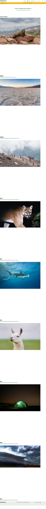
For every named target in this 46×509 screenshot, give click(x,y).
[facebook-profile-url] (23, 3)
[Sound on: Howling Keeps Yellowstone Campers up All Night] (20, 397)
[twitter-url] (38, 502)
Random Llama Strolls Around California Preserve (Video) (8, 382)
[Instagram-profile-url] (29, 3)
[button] (45, 1)
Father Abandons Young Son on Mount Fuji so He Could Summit (9, 199)
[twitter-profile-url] (27, 2)
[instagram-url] (40, 502)
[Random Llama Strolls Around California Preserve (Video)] (20, 336)
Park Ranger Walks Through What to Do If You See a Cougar (9, 260)
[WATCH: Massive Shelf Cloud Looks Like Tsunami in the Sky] (20, 456)
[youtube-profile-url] (25, 2)
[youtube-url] (36, 502)
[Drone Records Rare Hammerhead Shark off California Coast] (20, 275)
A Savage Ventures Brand (26, 502)
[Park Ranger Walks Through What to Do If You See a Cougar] (20, 214)
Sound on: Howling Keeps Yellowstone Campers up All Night (9, 443)
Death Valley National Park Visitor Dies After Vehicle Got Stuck (9, 138)
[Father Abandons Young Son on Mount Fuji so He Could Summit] (20, 153)
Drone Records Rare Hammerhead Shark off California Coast (9, 321)
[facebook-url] (35, 502)
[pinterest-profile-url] (31, 3)
